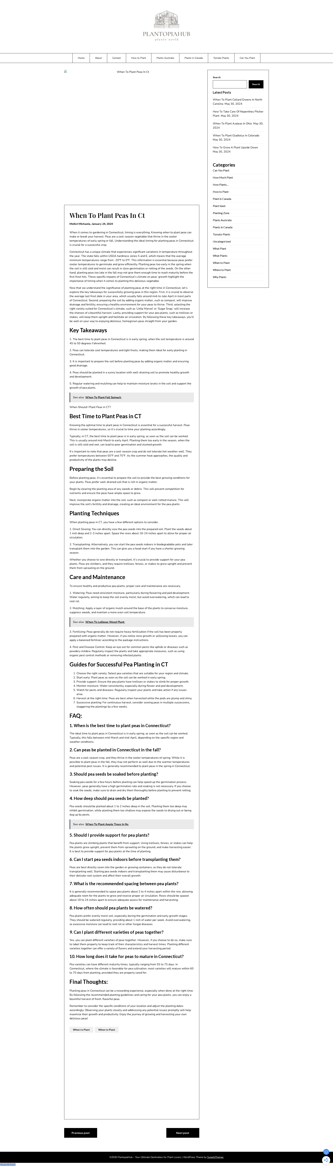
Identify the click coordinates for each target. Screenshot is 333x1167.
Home (81, 58)
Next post (182, 1132)
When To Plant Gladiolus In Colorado (236, 135)
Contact (116, 58)
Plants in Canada (194, 58)
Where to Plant (222, 269)
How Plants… (221, 184)
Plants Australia (165, 58)
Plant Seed (219, 205)
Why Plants (219, 277)
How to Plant (138, 58)
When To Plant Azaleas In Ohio (233, 123)
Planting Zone (221, 213)
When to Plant (81, 1029)
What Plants (220, 255)
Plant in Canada (222, 198)
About (98, 58)
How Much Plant (223, 177)
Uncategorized (222, 241)
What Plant (219, 248)
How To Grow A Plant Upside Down (236, 147)
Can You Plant (247, 58)
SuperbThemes (215, 1157)
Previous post (81, 1132)
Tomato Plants (221, 58)
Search (217, 77)
